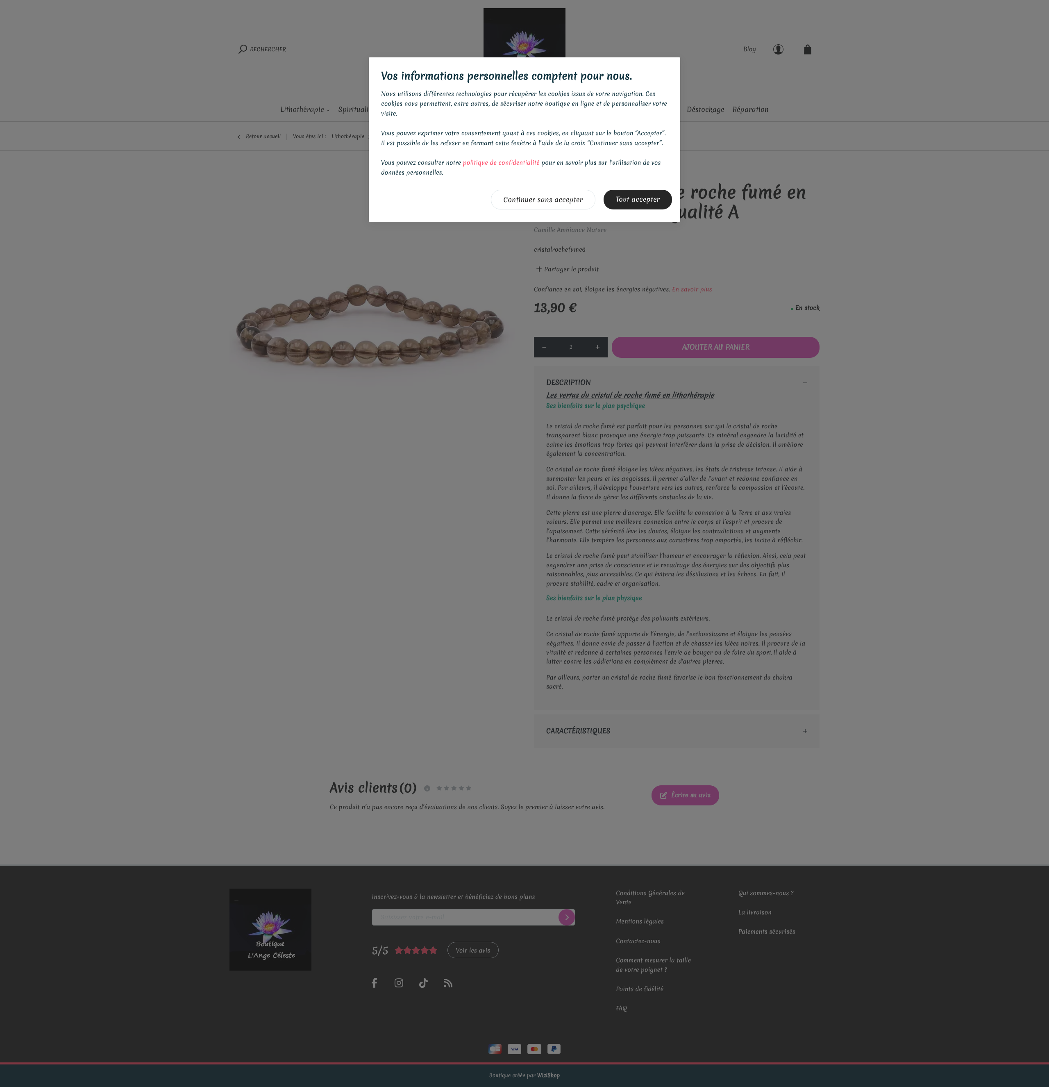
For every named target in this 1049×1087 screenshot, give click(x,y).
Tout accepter (638, 199)
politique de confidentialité (501, 163)
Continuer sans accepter (543, 200)
